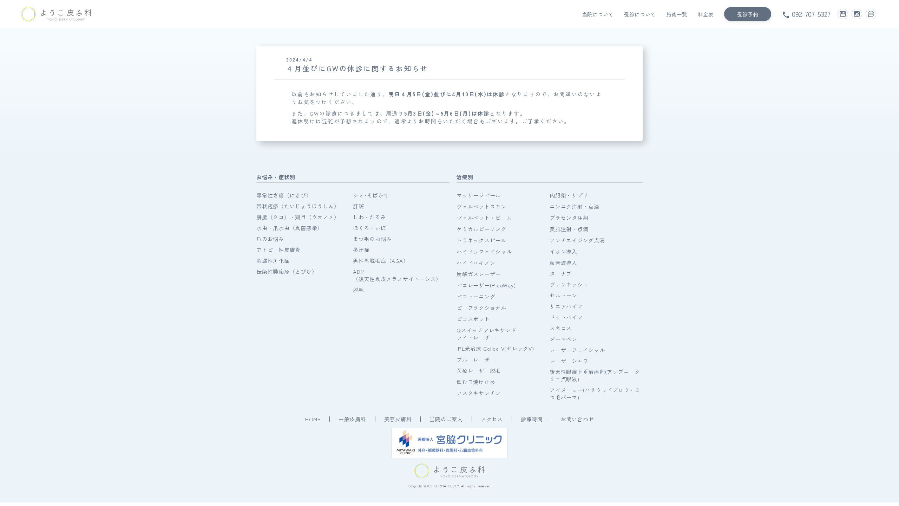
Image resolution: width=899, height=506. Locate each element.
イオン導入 (563, 251)
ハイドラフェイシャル (484, 251)
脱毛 (358, 289)
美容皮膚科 (398, 419)
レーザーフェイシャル (577, 349)
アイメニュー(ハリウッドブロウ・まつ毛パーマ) (595, 393)
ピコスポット (473, 319)
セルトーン (563, 295)
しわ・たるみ (369, 217)
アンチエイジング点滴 (577, 240)
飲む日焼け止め (476, 381)
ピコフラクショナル (481, 307)
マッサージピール (479, 195)
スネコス (561, 328)
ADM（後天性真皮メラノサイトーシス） (397, 275)
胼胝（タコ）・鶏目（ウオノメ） (297, 217)
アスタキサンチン (479, 393)
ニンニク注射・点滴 (574, 206)
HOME (313, 419)
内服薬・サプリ (569, 195)
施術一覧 (676, 14)
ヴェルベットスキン (481, 206)
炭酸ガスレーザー (479, 274)
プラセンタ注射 (569, 217)
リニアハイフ (566, 306)
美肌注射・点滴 (569, 229)
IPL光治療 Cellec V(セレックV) (495, 348)
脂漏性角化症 (273, 260)
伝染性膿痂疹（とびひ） (286, 271)
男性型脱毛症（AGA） (380, 260)
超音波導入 (563, 262)
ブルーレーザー (476, 359)
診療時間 (532, 419)
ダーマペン (563, 339)
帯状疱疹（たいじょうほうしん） (297, 206)
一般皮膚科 (352, 419)
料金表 (706, 14)
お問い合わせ (577, 419)
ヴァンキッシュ (569, 284)
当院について (597, 14)
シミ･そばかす (371, 195)
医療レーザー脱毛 (479, 370)
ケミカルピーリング (481, 229)
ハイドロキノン (476, 262)
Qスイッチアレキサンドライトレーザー (486, 333)
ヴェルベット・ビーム (484, 217)
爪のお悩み (270, 238)
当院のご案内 (446, 419)
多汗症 (361, 249)
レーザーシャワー (572, 360)
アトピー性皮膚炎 (278, 249)
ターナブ (561, 273)
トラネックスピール (481, 240)
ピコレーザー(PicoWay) (486, 285)
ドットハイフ (566, 317)
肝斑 (358, 206)
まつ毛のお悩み (372, 238)
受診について (640, 14)
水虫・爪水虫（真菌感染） (289, 228)
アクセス (492, 419)
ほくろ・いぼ (369, 228)
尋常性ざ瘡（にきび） (284, 195)
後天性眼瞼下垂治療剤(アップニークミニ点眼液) (595, 375)
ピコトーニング (476, 296)
